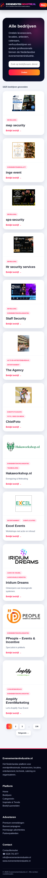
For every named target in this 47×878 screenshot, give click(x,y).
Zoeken (24, 72)
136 (36, 726)
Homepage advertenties (14, 830)
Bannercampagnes (11, 826)
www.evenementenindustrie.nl (17, 861)
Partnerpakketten (10, 833)
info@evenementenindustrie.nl (17, 857)
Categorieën (8, 799)
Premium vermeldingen (13, 823)
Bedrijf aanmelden (11, 806)
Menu (43, 5)
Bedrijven (7, 795)
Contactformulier (10, 850)
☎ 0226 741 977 (11, 854)
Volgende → (23, 733)
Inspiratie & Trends (11, 802)
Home (5, 792)
